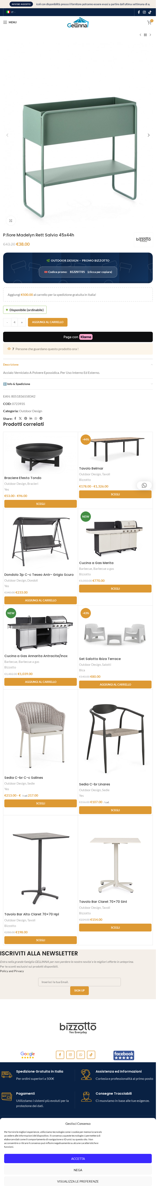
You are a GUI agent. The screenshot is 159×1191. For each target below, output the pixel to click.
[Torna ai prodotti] (145, 35)
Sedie (31, 783)
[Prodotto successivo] (150, 35)
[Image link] (27, 1055)
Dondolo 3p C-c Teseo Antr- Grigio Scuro (39, 574)
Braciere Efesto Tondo (22, 478)
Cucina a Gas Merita (96, 563)
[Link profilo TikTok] (150, 12)
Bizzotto (85, 480)
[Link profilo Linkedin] (30, 418)
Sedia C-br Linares (94, 784)
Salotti (106, 664)
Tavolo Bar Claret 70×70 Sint (103, 901)
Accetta (78, 1158)
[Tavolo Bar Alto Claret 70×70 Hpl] (40, 863)
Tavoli (106, 474)
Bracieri (32, 483)
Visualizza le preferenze (78, 1181)
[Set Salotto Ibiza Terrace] (115, 631)
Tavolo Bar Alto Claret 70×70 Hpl (31, 914)
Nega (78, 1170)
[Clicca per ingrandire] (11, 220)
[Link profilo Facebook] (138, 12)
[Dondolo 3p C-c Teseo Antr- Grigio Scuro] (40, 540)
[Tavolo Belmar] (115, 448)
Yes (6, 489)
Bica (82, 670)
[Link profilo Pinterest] (25, 418)
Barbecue (85, 568)
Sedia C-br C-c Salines (23, 777)
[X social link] (20, 418)
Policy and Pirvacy (12, 971)
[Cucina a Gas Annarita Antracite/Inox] (40, 629)
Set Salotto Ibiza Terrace (100, 658)
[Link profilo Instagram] (144, 12)
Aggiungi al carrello (47, 322)
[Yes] (78, 1028)
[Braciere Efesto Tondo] (40, 453)
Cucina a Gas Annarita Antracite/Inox (35, 656)
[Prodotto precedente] (140, 35)
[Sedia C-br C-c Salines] (40, 732)
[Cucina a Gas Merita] (115, 534)
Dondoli (32, 580)
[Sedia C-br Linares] (115, 735)
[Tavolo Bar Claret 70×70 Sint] (115, 857)
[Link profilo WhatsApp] (35, 418)
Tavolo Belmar (91, 468)
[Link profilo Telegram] (41, 418)
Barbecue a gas (103, 568)
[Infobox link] (38, 1075)
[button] (7, 135)
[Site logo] (78, 22)
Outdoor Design (30, 411)
